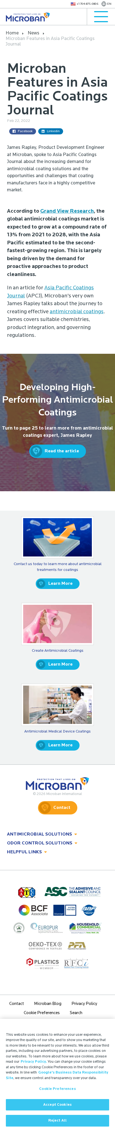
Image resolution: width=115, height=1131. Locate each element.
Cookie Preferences (57, 1089)
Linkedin (53, 131)
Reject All (57, 1120)
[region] (57, 1075)
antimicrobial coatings (77, 312)
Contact (61, 808)
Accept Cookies (57, 1105)
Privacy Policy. (34, 1062)
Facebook (25, 131)
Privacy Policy (84, 1004)
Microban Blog (47, 1004)
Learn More (60, 583)
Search (76, 1013)
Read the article (62, 451)
